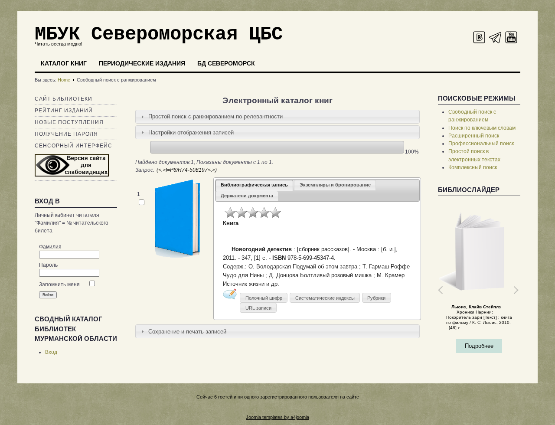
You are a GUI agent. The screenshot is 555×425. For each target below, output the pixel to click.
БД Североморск (226, 63)
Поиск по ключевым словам (482, 128)
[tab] (277, 117)
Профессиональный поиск (481, 144)
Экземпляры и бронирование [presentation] (335, 184)
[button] (263, 298)
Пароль (48, 265)
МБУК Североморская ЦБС (159, 34)
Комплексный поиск (472, 167)
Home (64, 79)
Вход (51, 352)
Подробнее (479, 346)
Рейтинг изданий (64, 111)
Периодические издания (142, 63)
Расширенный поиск (473, 136)
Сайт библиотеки (63, 99)
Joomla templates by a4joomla (277, 417)
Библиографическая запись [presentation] (254, 184)
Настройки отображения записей (191, 132)
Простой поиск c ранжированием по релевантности (215, 116)
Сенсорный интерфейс (73, 146)
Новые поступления (69, 122)
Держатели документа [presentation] (247, 195)
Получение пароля (66, 134)
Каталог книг (64, 63)
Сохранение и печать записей (187, 331)
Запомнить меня (59, 284)
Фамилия (50, 247)
